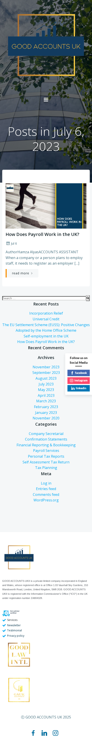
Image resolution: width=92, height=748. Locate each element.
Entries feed (46, 488)
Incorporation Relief (46, 313)
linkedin (81, 388)
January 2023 (46, 412)
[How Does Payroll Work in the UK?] (46, 200)
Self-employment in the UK (46, 336)
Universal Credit (46, 319)
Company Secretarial (46, 433)
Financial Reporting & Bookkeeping (46, 445)
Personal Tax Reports (46, 456)
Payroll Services (46, 450)
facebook (81, 373)
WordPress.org (46, 500)
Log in (46, 483)
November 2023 (46, 367)
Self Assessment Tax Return (46, 462)
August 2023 (46, 378)
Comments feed (46, 494)
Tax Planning (46, 467)
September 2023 (46, 372)
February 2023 (46, 406)
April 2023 (46, 395)
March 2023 (46, 401)
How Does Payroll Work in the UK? (46, 341)
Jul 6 (14, 243)
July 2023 (46, 384)
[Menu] (46, 100)
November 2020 (46, 418)
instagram (81, 380)
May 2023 (46, 389)
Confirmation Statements (46, 439)
